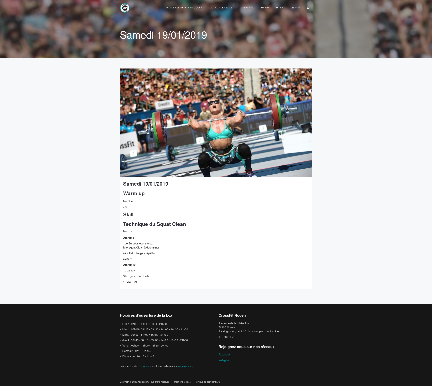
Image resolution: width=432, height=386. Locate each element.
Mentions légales (182, 381)
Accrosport (143, 381)
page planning (185, 366)
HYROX (265, 7)
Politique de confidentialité (207, 381)
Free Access (145, 366)
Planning (248, 7)
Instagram (224, 360)
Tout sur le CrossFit (222, 7)
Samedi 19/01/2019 (145, 183)
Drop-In (295, 7)
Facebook (224, 354)
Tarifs (280, 7)
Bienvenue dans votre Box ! (184, 7)
